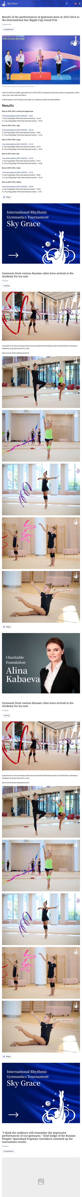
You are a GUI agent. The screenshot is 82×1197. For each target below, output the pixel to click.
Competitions (8, 29)
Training (6, 286)
